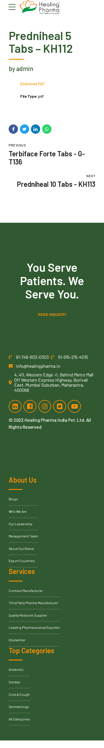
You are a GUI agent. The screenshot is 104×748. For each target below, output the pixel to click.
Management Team (23, 536)
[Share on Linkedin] (35, 129)
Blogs (13, 499)
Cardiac (14, 682)
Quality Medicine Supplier (28, 615)
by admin (21, 68)
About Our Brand (21, 548)
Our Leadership (20, 524)
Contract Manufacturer (26, 590)
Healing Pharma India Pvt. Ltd (54, 420)
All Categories (19, 719)
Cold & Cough (19, 694)
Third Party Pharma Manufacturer (33, 603)
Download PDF (32, 83)
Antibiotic (16, 669)
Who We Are (18, 511)
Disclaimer (17, 640)
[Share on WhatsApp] (46, 129)
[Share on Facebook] (13, 129)
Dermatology (19, 706)
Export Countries (22, 561)
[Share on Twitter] (24, 129)
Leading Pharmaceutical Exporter (34, 627)
